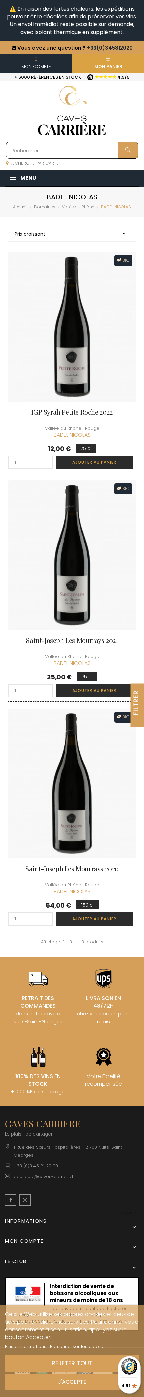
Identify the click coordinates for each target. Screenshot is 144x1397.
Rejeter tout (72, 1363)
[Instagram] (25, 1200)
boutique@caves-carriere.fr (44, 1176)
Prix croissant (70, 234)
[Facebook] (10, 1200)
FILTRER (136, 702)
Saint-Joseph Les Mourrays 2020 (72, 868)
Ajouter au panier (94, 462)
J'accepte (72, 1382)
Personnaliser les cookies (78, 1346)
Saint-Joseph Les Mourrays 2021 (72, 640)
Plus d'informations (26, 1346)
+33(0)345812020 (110, 47)
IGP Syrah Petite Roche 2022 (71, 412)
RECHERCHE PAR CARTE (33, 163)
